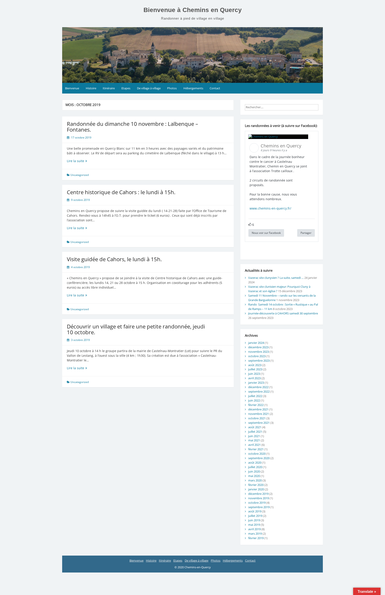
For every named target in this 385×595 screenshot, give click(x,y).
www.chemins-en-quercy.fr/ (270, 208)
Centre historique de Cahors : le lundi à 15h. (121, 192)
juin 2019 (254, 520)
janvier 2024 (256, 343)
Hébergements (193, 88)
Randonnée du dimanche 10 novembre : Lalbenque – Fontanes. (132, 126)
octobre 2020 (257, 454)
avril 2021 (254, 445)
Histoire (91, 88)
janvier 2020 (256, 489)
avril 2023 (254, 378)
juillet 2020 (255, 467)
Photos (172, 88)
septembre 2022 (259, 391)
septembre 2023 (259, 361)
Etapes (125, 88)
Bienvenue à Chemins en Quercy (192, 9)
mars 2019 (255, 534)
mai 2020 (254, 476)
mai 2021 (254, 440)
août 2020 (254, 463)
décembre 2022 (258, 387)
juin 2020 (254, 471)
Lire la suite (84, 161)
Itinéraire (109, 88)
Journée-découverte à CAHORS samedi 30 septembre (283, 313)
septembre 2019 (259, 507)
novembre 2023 (258, 352)
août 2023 (254, 365)
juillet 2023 (255, 369)
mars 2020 (255, 480)
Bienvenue (72, 88)
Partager (306, 233)
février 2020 (256, 485)
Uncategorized (79, 175)
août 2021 (254, 427)
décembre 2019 (258, 494)
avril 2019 (254, 529)
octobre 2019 (257, 503)
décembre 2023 (258, 347)
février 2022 (256, 405)
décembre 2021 (258, 409)
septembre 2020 (259, 458)
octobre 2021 (257, 418)
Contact (215, 88)
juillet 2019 (255, 516)
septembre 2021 (259, 423)
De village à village (149, 88)
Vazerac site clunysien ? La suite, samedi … (276, 278)
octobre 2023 (257, 356)
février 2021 (256, 449)
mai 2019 (254, 525)
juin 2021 (254, 436)
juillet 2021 (255, 432)
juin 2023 (254, 374)
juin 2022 (254, 400)
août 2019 (254, 511)
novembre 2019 (258, 498)
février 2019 (256, 538)
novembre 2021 (258, 414)
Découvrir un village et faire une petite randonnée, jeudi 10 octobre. (136, 329)
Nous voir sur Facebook (266, 233)
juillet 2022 (255, 396)
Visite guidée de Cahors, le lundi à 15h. (114, 259)
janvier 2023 (256, 383)
